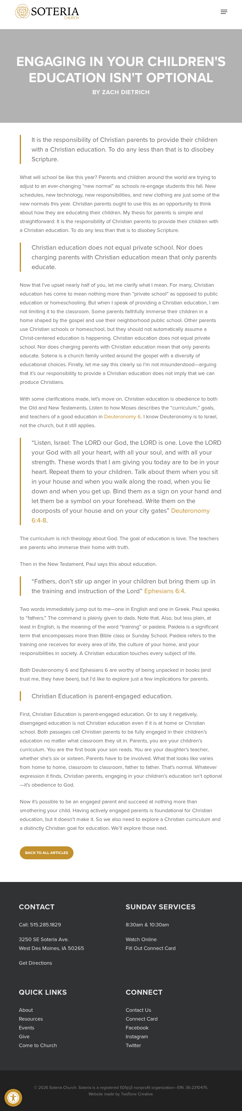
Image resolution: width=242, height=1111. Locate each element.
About (26, 1010)
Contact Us (138, 1010)
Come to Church (38, 1045)
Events (26, 1028)
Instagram (137, 1036)
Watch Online (141, 939)
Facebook (137, 1028)
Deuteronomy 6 (122, 416)
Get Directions (35, 963)
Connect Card (142, 1019)
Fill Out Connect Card (151, 948)
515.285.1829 (45, 924)
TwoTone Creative (137, 1094)
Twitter (133, 1045)
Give (24, 1036)
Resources (31, 1019)
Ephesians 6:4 (164, 591)
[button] (13, 1098)
